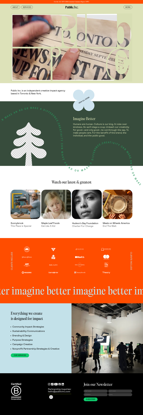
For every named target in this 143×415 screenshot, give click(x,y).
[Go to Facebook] (59, 384)
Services (27, 7)
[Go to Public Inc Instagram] (49, 384)
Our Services (20, 355)
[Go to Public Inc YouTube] (56, 384)
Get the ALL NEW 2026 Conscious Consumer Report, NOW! (71, 2)
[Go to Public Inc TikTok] (52, 384)
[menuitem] (15, 7)
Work (128, 7)
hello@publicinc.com (59, 391)
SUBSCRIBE (90, 399)
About (15, 7)
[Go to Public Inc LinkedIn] (62, 384)
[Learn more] (83, 100)
